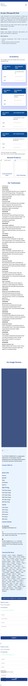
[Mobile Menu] (26, 4)
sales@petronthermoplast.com (7, 610)
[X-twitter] (19, 468)
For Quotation (5, 526)
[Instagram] (15, 468)
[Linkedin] (11, 468)
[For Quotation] (2, 524)
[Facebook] (3, 468)
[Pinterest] (23, 468)
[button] (14, 350)
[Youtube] (7, 468)
